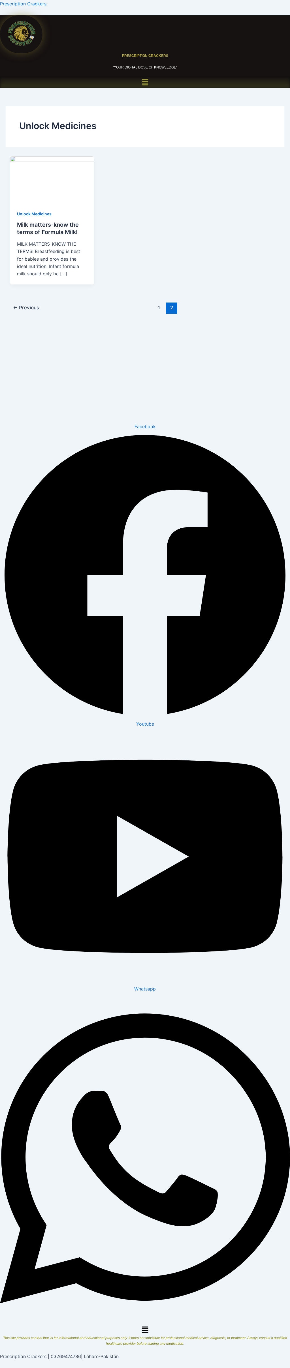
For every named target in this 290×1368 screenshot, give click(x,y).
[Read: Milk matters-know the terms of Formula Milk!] (52, 179)
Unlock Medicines (34, 213)
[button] (145, 82)
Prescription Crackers (23, 4)
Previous (26, 307)
